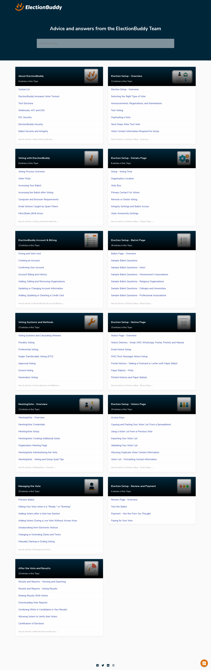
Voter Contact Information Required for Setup (135, 131)
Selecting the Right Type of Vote (128, 96)
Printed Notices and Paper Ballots (129, 377)
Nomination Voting (28, 377)
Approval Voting (27, 363)
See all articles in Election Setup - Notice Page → (132, 385)
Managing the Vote (29, 486)
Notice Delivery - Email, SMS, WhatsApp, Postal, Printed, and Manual (147, 342)
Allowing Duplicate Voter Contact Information (135, 452)
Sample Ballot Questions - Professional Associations (138, 295)
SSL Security (25, 117)
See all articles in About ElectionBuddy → (36, 139)
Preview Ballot (26, 499)
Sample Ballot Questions (124, 260)
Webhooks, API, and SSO (31, 110)
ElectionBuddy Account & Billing (37, 240)
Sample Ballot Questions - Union (128, 267)
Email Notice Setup (121, 349)
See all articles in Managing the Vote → (35, 549)
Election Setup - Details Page (129, 158)
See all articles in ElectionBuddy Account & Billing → (41, 303)
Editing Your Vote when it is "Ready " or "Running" (44, 506)
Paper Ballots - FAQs (122, 370)
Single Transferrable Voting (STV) (35, 356)
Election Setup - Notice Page (128, 322)
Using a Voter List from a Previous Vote (131, 431)
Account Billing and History (32, 274)
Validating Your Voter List (124, 445)
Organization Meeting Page (32, 445)
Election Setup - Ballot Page (128, 240)
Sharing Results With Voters (33, 595)
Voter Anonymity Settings (124, 213)
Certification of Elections (31, 623)
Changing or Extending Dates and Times (39, 534)
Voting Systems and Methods (35, 322)
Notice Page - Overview (124, 335)
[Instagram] (113, 665)
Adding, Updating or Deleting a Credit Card (41, 295)
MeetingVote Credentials (31, 424)
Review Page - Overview (124, 499)
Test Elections (25, 103)
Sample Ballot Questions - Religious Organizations (137, 281)
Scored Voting (25, 370)
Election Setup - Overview (126, 76)
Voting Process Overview (31, 171)
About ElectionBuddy (31, 76)
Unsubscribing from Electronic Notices (38, 527)
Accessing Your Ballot (29, 185)
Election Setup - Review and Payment (133, 486)
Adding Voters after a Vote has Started (39, 513)
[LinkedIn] (108, 665)
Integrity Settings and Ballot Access (130, 206)
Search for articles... (48, 43)
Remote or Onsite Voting (124, 199)
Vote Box (116, 185)
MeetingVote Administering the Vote (37, 452)
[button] (204, 663)
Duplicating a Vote (121, 117)
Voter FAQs (24, 178)
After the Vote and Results (34, 568)
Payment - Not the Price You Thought (131, 513)
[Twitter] (103, 665)
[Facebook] (97, 665)
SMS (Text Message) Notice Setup (129, 356)
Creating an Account (29, 260)
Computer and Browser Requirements (38, 199)
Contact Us (24, 89)
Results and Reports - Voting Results (37, 588)
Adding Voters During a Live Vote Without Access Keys (47, 520)
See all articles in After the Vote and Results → (38, 631)
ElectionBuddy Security (30, 124)
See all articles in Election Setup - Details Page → (132, 221)
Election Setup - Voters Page (128, 404)
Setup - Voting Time (121, 171)
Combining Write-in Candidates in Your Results (42, 609)
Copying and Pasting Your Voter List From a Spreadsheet (141, 424)
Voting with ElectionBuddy (34, 158)
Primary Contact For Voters (125, 192)
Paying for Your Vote (122, 520)
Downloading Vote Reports (32, 602)
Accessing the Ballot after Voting (35, 192)
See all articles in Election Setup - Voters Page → (132, 467)
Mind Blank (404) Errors (30, 213)
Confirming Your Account (31, 267)
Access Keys (117, 417)
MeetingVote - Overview (32, 404)
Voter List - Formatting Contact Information (134, 459)
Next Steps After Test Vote (125, 124)
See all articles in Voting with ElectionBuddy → (38, 221)
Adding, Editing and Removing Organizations (41, 281)
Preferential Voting (28, 349)
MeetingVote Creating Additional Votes (39, 438)
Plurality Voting (26, 342)
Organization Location (122, 178)
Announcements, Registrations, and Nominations (136, 103)
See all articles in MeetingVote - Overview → (37, 467)
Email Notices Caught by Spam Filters (38, 206)
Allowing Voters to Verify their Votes (37, 616)
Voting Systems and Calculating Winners (39, 335)
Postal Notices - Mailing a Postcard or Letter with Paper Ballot (144, 363)
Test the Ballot (119, 506)
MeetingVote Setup (28, 431)
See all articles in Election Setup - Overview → (130, 139)
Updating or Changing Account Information (40, 288)
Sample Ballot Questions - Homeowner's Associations (139, 274)
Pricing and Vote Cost (29, 253)
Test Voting (117, 110)
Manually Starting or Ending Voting (36, 541)
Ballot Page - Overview (123, 253)
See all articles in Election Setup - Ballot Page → (132, 303)
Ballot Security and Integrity (33, 131)
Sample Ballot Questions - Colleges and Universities (138, 288)
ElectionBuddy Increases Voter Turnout (38, 96)
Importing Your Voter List (124, 438)
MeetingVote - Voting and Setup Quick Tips (41, 459)
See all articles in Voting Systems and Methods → (39, 385)
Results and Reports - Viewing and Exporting (42, 581)
